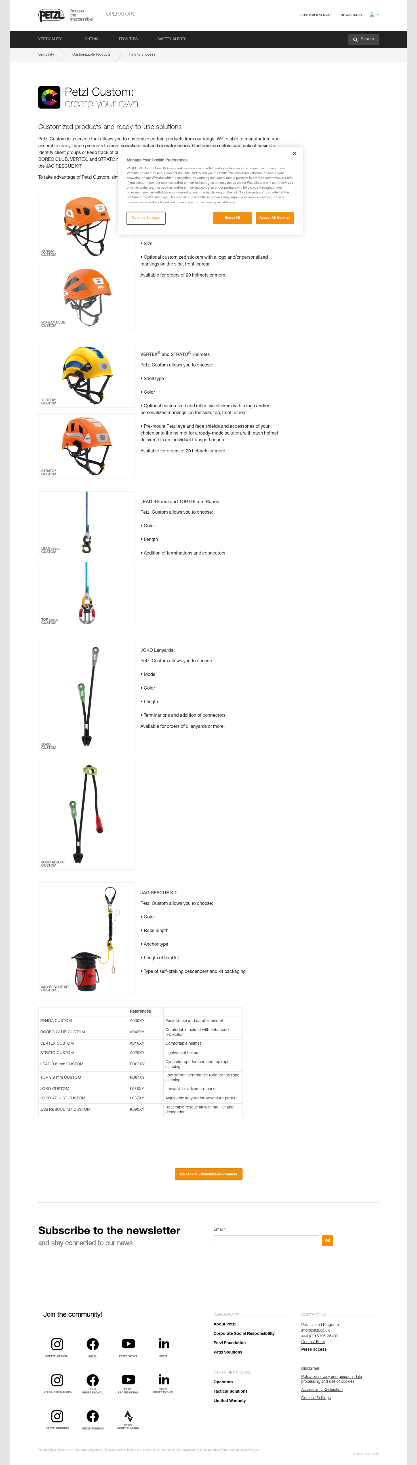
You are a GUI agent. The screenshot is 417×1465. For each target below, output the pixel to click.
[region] (210, 191)
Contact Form (313, 1342)
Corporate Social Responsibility (244, 1334)
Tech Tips (128, 39)
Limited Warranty (230, 1401)
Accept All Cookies (275, 218)
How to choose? (142, 55)
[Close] (294, 153)
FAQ (291, 29)
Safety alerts (171, 39)
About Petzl (225, 1325)
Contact (294, 37)
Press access (314, 1350)
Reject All (232, 218)
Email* (219, 1230)
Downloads (351, 15)
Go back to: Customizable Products (208, 1174)
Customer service (316, 15)
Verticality (50, 39)
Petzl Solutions (228, 1353)
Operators (120, 14)
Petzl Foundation (230, 1343)
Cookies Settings (146, 218)
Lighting (90, 39)
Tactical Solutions (231, 1392)
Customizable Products (91, 55)
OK (327, 1241)
